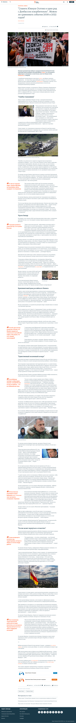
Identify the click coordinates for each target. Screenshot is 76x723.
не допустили (34, 660)
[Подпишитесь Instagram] (53, 712)
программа (27, 383)
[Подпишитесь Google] (39, 712)
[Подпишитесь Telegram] (50, 712)
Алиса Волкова (21, 20)
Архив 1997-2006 (4, 716)
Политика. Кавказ (22, 5)
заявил (43, 72)
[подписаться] (62, 712)
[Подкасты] (59, 712)
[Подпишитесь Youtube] (47, 712)
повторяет (25, 295)
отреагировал (39, 81)
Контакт (3, 718)
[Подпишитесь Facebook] (42, 712)
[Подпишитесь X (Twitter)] (45, 712)
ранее (40, 78)
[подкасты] (67, 2)
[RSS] (56, 712)
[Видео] (64, 2)
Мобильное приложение (6, 711)
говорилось (20, 266)
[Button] (45, 26)
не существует (38, 266)
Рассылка (22, 716)
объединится (21, 75)
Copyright (22, 718)
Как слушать (22, 711)
